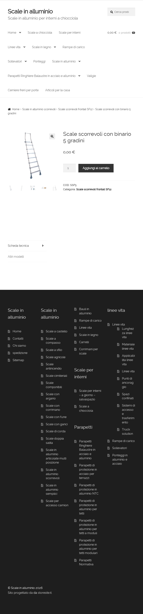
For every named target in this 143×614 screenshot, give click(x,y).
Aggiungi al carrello (96, 168)
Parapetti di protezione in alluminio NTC (88, 489)
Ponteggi (39, 61)
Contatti (18, 338)
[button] (52, 136)
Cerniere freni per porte (23, 90)
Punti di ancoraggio (128, 383)
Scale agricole (55, 357)
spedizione (20, 353)
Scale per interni (69, 32)
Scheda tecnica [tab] (18, 245)
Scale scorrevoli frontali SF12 (75, 109)
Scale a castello (56, 331)
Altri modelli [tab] (16, 256)
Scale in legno (41, 47)
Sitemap (18, 360)
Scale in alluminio (30, 11)
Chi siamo (19, 345)
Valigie (91, 76)
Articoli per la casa (57, 90)
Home (12, 32)
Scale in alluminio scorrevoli (38, 109)
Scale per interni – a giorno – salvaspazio (90, 395)
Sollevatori (15, 61)
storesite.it (45, 592)
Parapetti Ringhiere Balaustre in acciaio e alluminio (41, 76)
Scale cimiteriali (56, 376)
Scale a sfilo (54, 350)
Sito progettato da (20, 592)
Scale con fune (56, 417)
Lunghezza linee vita (128, 333)
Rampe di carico (74, 47)
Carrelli (84, 342)
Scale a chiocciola (40, 32)
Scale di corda (56, 431)
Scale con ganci (57, 424)
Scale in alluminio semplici (52, 489)
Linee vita (14, 47)
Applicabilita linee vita (128, 360)
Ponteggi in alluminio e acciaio (120, 459)
